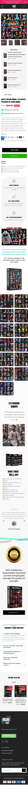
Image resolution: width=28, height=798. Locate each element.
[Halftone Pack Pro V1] (5, 85)
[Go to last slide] (3, 42)
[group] (4, 42)
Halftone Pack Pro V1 (14, 85)
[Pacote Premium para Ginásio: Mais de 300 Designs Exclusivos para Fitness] (5, 55)
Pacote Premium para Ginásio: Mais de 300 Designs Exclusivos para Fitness (16, 54)
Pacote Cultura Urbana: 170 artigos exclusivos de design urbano (13, 100)
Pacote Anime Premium (15, 63)
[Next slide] (25, 42)
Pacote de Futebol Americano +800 (7, 699)
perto (25, 1)
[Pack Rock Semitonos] (5, 71)
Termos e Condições (7, 753)
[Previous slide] (3, 521)
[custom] (3, 741)
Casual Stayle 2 (12, 78)
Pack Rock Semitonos (14, 70)
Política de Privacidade (7, 750)
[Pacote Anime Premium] (5, 64)
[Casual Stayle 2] (5, 78)
